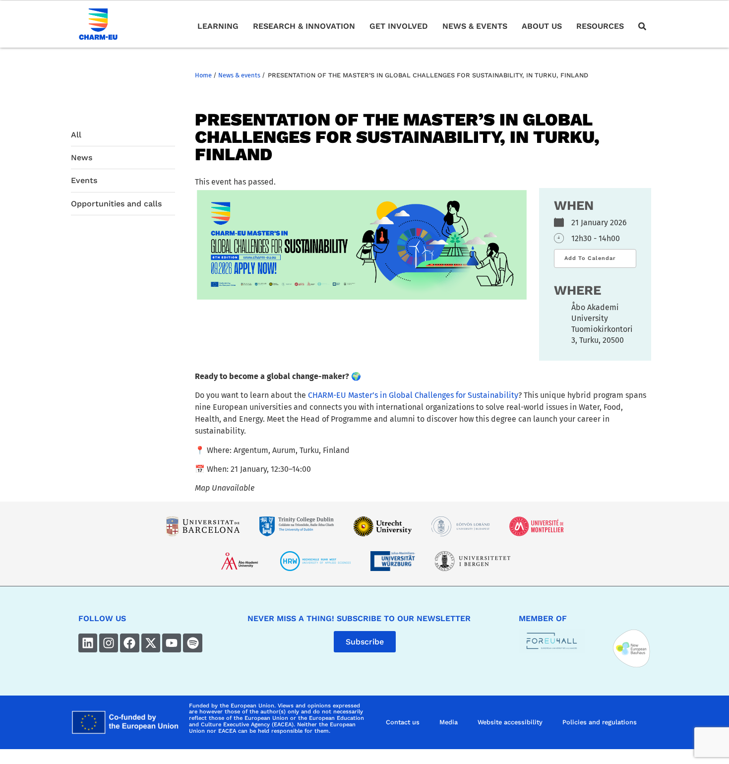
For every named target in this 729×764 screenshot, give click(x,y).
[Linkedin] (87, 643)
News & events (239, 75)
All (76, 134)
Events (84, 180)
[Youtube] (171, 643)
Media (448, 722)
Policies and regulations (599, 722)
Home (203, 75)
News (81, 157)
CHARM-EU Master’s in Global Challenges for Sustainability (413, 395)
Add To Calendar (590, 258)
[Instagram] (108, 643)
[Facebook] (129, 643)
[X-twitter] (150, 643)
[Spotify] (192, 643)
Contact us (403, 722)
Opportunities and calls (116, 203)
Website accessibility (510, 722)
